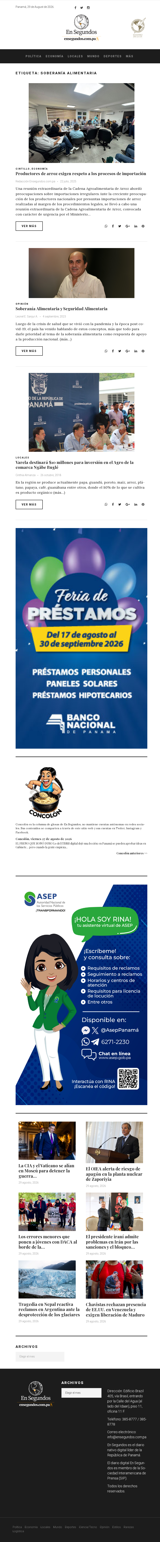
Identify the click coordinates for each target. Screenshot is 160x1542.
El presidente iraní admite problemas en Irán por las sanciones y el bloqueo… (112, 1242)
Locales (75, 56)
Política (34, 56)
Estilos (116, 1527)
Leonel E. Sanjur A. (27, 316)
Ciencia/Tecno (88, 1527)
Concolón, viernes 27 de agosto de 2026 (44, 839)
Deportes (113, 56)
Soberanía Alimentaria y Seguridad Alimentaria (62, 308)
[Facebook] (75, 7)
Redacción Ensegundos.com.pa (35, 181)
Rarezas (129, 1527)
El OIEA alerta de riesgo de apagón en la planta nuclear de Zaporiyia (114, 1174)
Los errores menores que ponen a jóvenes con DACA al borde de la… (48, 1242)
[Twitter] (82, 7)
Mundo (93, 56)
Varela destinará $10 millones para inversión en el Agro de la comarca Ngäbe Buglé (75, 464)
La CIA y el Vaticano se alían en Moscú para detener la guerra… (46, 1171)
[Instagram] (88, 7)
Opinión (22, 304)
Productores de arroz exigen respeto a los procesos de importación (81, 173)
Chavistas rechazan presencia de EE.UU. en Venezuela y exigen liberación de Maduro (116, 1309)
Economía (55, 56)
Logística (18, 1531)
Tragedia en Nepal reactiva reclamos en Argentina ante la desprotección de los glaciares (49, 1309)
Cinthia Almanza (26, 475)
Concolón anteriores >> (131, 853)
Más (129, 56)
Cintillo (23, 168)
